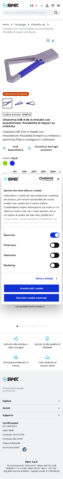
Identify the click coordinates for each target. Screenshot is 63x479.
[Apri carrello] (53, 5)
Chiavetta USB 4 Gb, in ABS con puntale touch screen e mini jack (30, 306)
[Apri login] (47, 5)
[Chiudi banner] (58, 179)
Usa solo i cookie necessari (31, 297)
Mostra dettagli (44, 278)
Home (6, 24)
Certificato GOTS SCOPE (13, 434)
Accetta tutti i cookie (31, 288)
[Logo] (11, 5)
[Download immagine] (53, 40)
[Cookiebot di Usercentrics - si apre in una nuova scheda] (40, 179)
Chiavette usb (38, 24)
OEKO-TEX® (8, 430)
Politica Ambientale (11, 443)
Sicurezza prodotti (11, 447)
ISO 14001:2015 (10, 426)
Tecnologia (20, 24)
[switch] (54, 245)
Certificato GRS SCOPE (13, 439)
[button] (36, 5)
